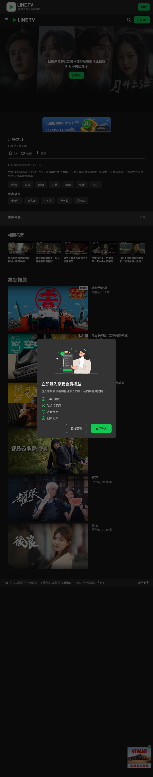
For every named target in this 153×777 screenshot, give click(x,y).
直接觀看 (76, 428)
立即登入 (101, 428)
